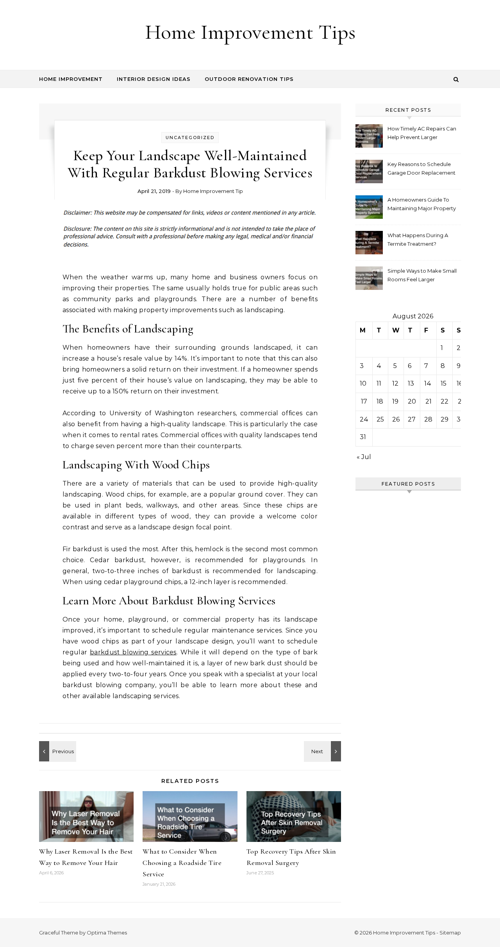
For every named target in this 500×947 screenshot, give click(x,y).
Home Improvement (71, 79)
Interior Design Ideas (154, 79)
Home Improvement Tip (213, 191)
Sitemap (450, 932)
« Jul (364, 457)
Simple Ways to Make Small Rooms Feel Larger (422, 275)
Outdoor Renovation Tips (249, 79)
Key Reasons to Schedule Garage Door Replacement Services (421, 169)
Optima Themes (107, 932)
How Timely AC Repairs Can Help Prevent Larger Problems (422, 133)
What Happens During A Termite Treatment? (418, 239)
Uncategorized (190, 137)
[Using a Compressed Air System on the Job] (323, 751)
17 (364, 401)
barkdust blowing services (133, 652)
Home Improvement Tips (250, 32)
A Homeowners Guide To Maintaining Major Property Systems (422, 205)
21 (428, 401)
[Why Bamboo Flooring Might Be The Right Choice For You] (56, 751)
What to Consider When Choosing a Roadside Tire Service (182, 862)
